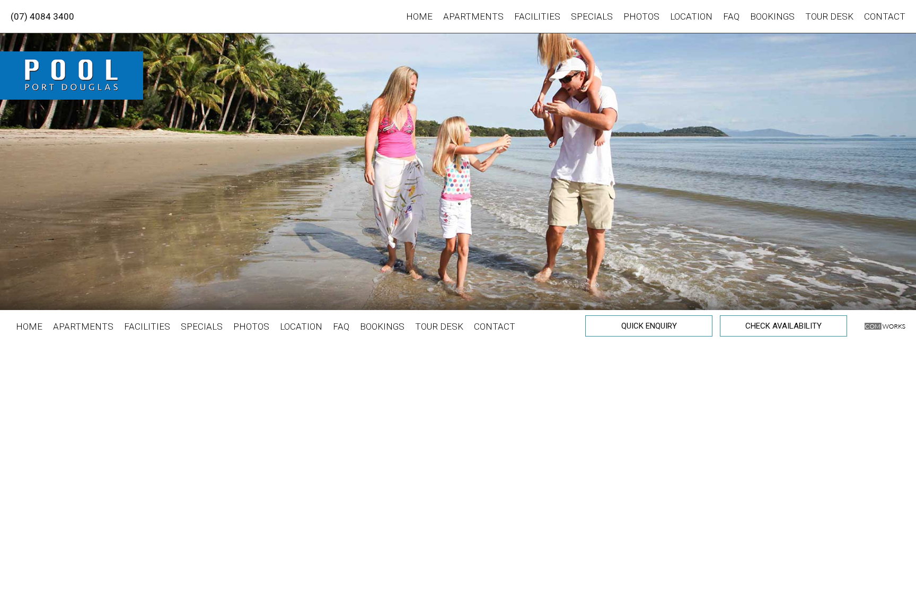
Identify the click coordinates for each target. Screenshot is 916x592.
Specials (592, 16)
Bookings (772, 16)
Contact (884, 16)
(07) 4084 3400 (42, 16)
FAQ (731, 16)
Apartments (473, 16)
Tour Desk (829, 16)
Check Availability (783, 326)
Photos (641, 16)
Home (419, 16)
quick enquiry (649, 326)
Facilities (537, 16)
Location (691, 16)
